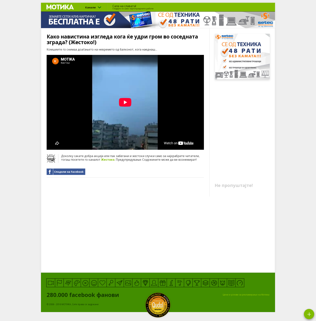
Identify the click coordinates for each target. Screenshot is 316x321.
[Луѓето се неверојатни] (119, 282)
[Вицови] (93, 282)
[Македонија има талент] (179, 282)
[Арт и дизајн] (145, 282)
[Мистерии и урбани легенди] (67, 282)
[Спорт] (214, 282)
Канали (90, 7)
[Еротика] (85, 282)
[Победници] (196, 282)
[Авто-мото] (239, 282)
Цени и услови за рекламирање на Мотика (246, 294)
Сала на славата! (132, 7)
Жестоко (107, 160)
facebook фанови (84, 295)
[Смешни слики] (128, 282)
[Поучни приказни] (231, 282)
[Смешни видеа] (50, 282)
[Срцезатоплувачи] (102, 282)
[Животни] (222, 282)
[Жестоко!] (136, 282)
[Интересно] (162, 282)
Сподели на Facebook (69, 171)
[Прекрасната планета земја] (188, 282)
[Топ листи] (205, 282)
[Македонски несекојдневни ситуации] (59, 282)
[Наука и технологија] (171, 282)
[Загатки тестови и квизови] (110, 282)
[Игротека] (76, 282)
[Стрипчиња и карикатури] (153, 282)
